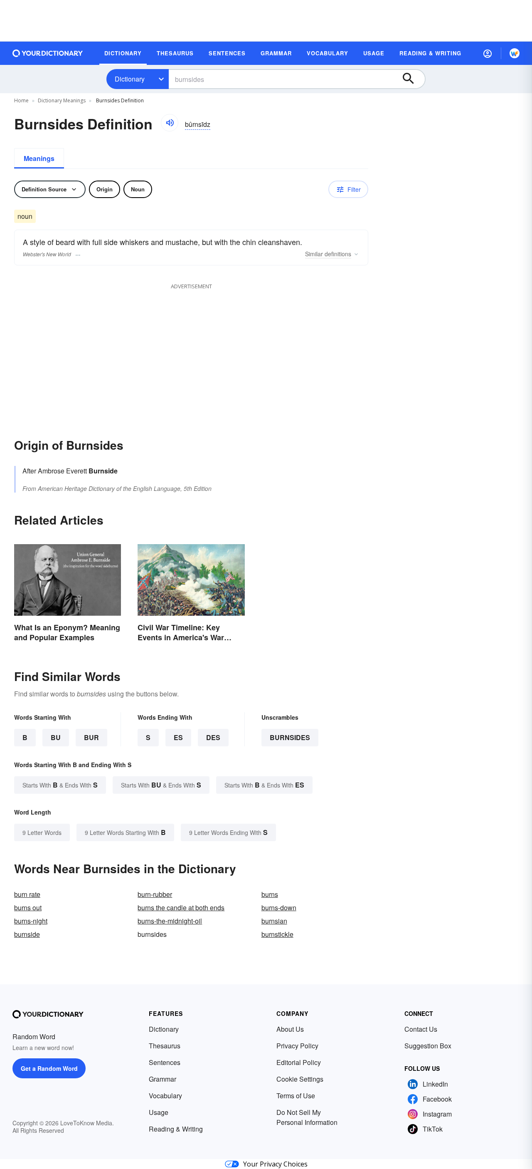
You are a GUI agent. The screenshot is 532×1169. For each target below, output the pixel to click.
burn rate (27, 894)
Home (21, 100)
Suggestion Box (427, 1045)
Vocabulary (165, 1095)
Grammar (162, 1079)
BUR (91, 737)
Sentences (164, 1062)
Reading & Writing (176, 1129)
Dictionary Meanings (62, 100)
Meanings (39, 158)
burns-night (30, 921)
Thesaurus (164, 1045)
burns (269, 894)
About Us (290, 1029)
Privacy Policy (297, 1045)
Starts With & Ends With (60, 785)
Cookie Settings (299, 1079)
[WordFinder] (515, 53)
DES (213, 737)
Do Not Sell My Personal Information (306, 1117)
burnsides (290, 737)
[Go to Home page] (47, 53)
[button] (488, 53)
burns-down (278, 907)
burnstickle (277, 934)
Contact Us (420, 1029)
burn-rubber (155, 894)
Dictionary (130, 79)
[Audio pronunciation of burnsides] (169, 122)
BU (56, 737)
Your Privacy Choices (275, 1164)
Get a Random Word (49, 1068)
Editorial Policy (298, 1062)
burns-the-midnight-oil (170, 921)
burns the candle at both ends (181, 907)
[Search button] (412, 79)
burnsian (274, 921)
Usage (158, 1112)
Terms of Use (295, 1095)
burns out (28, 907)
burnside (27, 934)
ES (178, 737)
